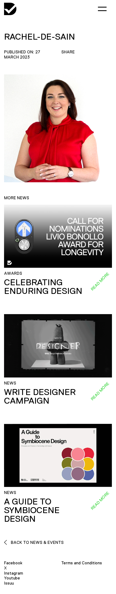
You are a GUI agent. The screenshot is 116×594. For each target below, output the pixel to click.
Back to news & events (37, 542)
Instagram (13, 573)
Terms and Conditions (81, 563)
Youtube (12, 578)
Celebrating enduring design (43, 286)
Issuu (9, 583)
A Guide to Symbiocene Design (32, 510)
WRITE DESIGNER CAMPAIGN (40, 396)
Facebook (13, 563)
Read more (100, 281)
